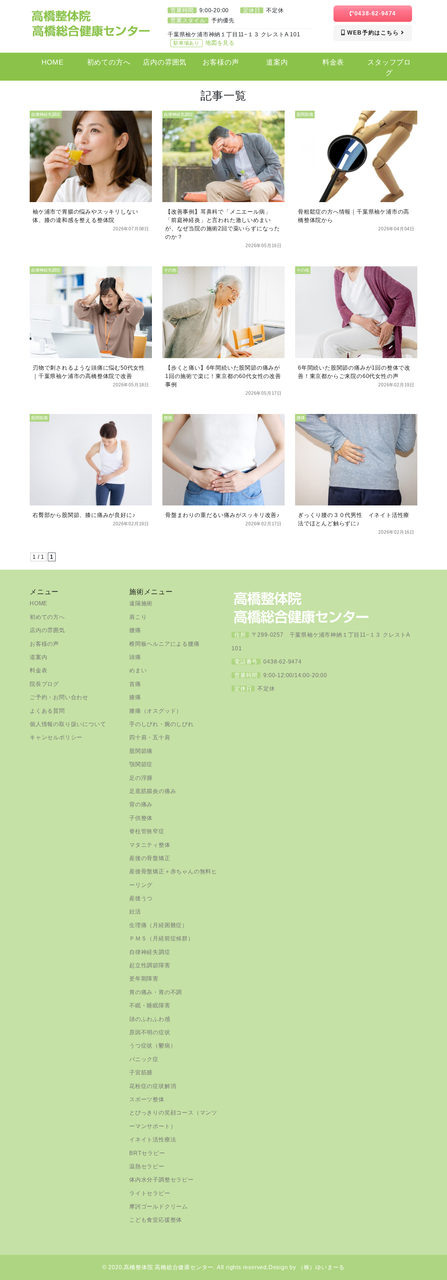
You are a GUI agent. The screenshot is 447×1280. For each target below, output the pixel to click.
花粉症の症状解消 (152, 1086)
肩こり (138, 617)
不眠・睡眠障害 (149, 1005)
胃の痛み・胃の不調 (155, 992)
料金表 (38, 670)
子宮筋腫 (141, 1072)
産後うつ (141, 898)
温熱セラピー (146, 1166)
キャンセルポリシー (56, 737)
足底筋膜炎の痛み (152, 791)
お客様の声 (44, 644)
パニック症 (144, 1059)
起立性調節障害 (149, 965)
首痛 (135, 684)
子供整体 (141, 818)
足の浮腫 (141, 778)
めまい (138, 670)
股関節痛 (141, 751)
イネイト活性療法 (152, 1139)
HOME (38, 603)
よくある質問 (47, 711)
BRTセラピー (147, 1153)
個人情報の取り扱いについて (68, 724)
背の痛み (141, 804)
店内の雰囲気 (47, 630)
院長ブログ (44, 684)
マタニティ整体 (149, 845)
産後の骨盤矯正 (149, 858)
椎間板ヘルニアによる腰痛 (164, 644)
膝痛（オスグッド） (155, 711)
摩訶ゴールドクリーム (158, 1206)
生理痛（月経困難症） (158, 925)
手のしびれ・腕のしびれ (161, 724)
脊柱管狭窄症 (146, 831)
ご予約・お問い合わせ (59, 697)
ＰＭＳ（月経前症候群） (161, 938)
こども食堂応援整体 (155, 1220)
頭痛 (135, 657)
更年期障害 (144, 979)
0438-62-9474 (375, 13)
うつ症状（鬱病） (152, 1046)
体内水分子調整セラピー (161, 1180)
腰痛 (135, 630)
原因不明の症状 (149, 1032)
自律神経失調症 (149, 952)
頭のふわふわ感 (149, 1019)
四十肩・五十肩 (149, 737)
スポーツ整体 (146, 1099)
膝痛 (135, 697)
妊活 (135, 912)
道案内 (38, 657)
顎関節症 (141, 764)
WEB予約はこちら (373, 33)
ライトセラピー (149, 1193)
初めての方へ (47, 617)
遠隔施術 (141, 603)
